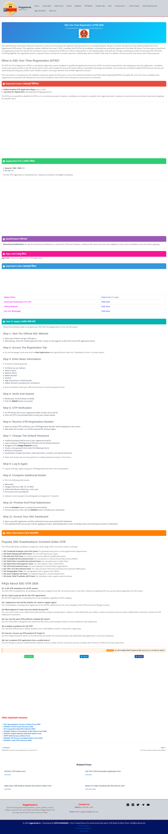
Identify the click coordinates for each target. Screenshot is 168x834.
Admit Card (58, 6)
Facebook (140, 656)
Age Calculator (40, 11)
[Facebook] (133, 804)
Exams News (134, 6)
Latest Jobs (47, 6)
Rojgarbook (25, 7)
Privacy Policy (83, 825)
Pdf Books (88, 6)
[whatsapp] (127, 804)
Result (69, 6)
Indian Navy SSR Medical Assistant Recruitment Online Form (28, 786)
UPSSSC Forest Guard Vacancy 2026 (18, 727)
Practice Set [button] (119, 6)
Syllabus (78, 6)
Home (37, 6)
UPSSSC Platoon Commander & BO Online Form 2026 (25, 731)
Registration (106, 297)
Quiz (110, 6)
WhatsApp (30, 656)
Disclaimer (84, 831)
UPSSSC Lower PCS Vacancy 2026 (17, 740)
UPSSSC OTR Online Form (15, 771)
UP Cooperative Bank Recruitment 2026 (19, 729)
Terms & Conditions (83, 828)
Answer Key (100, 6)
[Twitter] (138, 804)
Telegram (85, 656)
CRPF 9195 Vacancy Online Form (17, 736)
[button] (125, 6)
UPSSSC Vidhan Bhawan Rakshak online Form (22, 733)
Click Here (105, 301)
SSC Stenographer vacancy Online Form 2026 (22, 724)
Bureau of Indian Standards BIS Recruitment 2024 (105, 786)
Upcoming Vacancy (150, 6)
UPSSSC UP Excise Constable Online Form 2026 (23, 738)
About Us (52, 11)
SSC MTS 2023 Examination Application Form (103, 771)
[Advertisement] (54, 130)
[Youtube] (148, 804)
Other (94, 789)
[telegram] (143, 804)
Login (116, 297)
